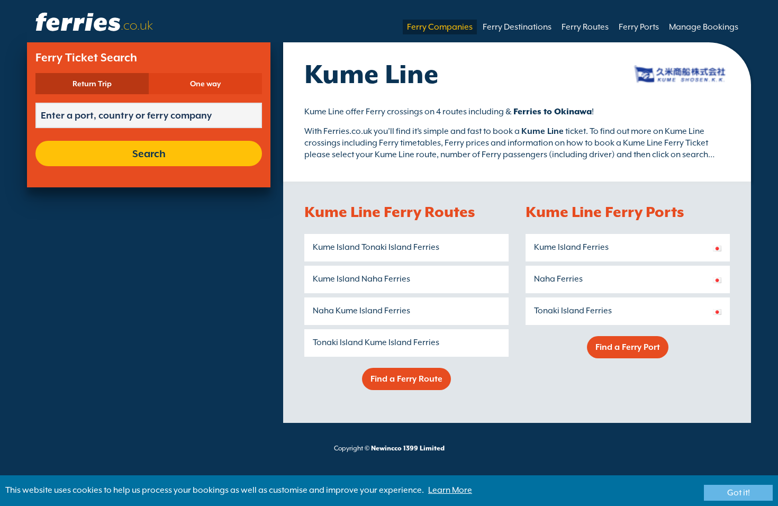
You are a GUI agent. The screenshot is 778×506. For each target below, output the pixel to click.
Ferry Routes (585, 27)
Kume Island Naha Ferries (361, 279)
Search (149, 153)
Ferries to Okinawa (552, 111)
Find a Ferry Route (406, 379)
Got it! (738, 493)
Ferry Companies (440, 27)
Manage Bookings (703, 27)
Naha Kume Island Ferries (361, 310)
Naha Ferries (558, 279)
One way (205, 83)
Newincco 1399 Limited (408, 448)
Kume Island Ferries (571, 247)
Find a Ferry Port (627, 347)
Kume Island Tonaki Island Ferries (376, 247)
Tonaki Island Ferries (573, 310)
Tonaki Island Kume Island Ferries (376, 342)
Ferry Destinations (517, 27)
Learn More (450, 490)
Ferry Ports (639, 27)
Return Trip (92, 83)
